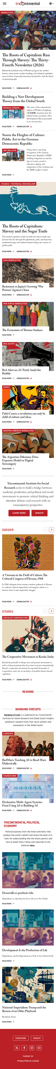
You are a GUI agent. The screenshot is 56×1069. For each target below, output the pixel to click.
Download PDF (23, 88)
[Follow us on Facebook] (24, 1047)
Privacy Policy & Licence (28, 1060)
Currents (8, 733)
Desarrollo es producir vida (17, 893)
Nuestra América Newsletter (18, 430)
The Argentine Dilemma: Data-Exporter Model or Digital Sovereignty (20, 461)
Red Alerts (9, 343)
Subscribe (20, 1038)
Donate (39, 513)
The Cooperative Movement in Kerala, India (28, 657)
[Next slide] (51, 529)
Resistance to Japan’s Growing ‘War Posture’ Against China (22, 288)
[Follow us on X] (16, 1047)
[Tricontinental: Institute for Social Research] (28, 3)
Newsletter (7, 12)
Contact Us (28, 1056)
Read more (7, 88)
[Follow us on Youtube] (39, 1047)
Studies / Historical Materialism (18, 183)
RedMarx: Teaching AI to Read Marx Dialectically (24, 762)
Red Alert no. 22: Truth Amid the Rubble (21, 372)
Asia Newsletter (12, 260)
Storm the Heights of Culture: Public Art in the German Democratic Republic (23, 139)
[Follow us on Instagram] (31, 1047)
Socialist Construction (15, 617)
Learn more (19, 513)
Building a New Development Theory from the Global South (23, 99)
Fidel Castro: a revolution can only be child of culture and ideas (23, 415)
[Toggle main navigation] (4, 3)
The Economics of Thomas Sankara (22, 330)
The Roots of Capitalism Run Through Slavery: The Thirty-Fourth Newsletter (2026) (26, 60)
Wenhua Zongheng (12, 107)
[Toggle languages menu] (51, 3)
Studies (7, 611)
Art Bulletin (9, 150)
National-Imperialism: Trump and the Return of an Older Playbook (24, 1009)
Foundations (9, 775)
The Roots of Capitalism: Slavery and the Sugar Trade (24, 229)
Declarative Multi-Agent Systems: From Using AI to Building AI (22, 804)
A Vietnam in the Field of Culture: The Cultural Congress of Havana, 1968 (25, 577)
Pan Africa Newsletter (15, 303)
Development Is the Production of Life (24, 951)
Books (6, 387)
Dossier (8, 530)
